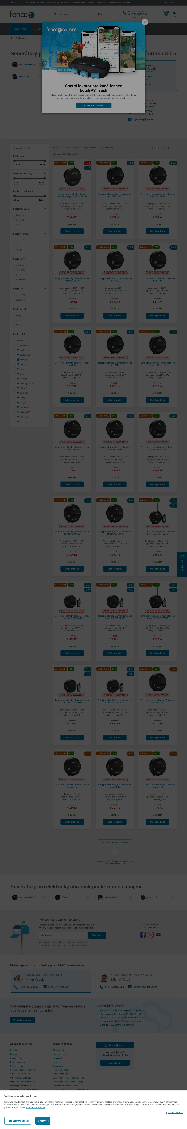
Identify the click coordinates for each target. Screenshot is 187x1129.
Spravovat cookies (174, 1112)
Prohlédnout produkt (93, 105)
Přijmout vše (43, 1121)
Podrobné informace (35, 1107)
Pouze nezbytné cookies (17, 1121)
